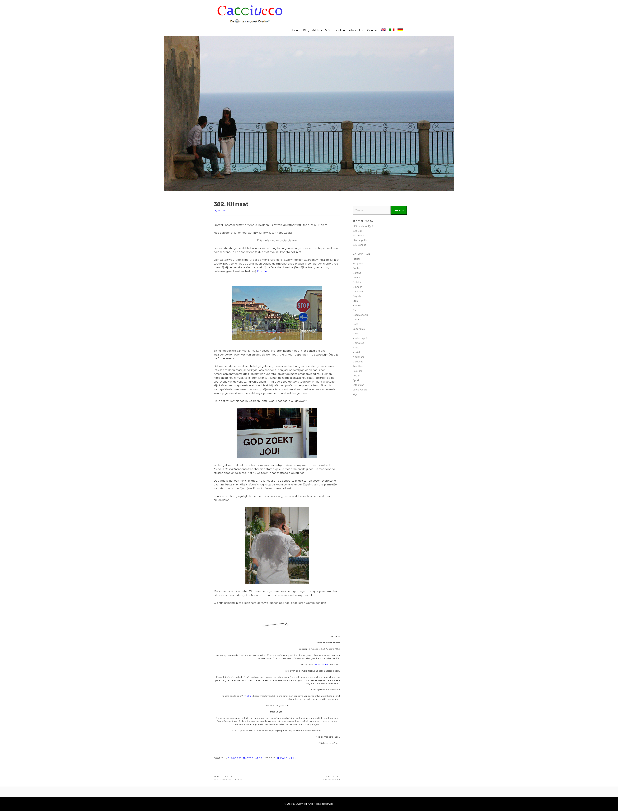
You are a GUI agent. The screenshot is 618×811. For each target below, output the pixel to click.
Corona (357, 272)
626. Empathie (360, 240)
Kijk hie (248, 696)
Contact (372, 30)
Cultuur (357, 277)
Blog (306, 30)
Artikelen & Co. (322, 30)
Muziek (356, 352)
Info (361, 30)
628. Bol (357, 230)
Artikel (356, 258)
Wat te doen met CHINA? (228, 779)
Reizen (356, 375)
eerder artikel (321, 664)
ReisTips (357, 371)
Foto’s (352, 30)
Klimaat (282, 758)
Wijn (355, 394)
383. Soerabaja (331, 779)
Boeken (340, 30)
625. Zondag (359, 244)
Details (357, 282)
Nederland (359, 357)
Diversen (358, 291)
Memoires (358, 342)
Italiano (357, 319)
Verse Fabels (360, 389)
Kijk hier (262, 271)
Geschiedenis (360, 314)
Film (355, 310)
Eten (355, 300)
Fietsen (357, 305)
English (357, 296)
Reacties (358, 366)
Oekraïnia (358, 361)
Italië (355, 324)
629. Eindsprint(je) (363, 226)
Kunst (356, 333)
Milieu (293, 758)
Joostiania (359, 328)
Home (296, 30)
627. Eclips (358, 235)
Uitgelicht (358, 385)
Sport (356, 380)
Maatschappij (252, 758)
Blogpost (235, 758)
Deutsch (357, 286)
